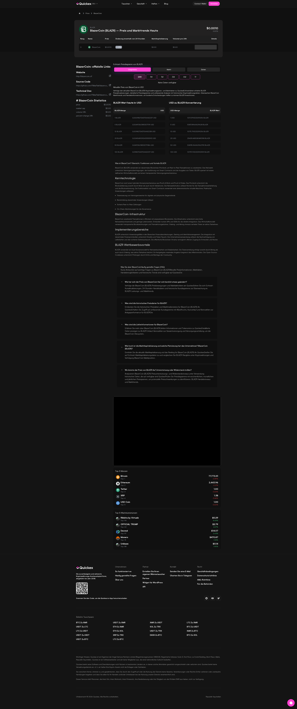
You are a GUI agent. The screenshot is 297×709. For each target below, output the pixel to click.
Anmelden (214, 4)
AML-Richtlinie (203, 580)
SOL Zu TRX (155, 627)
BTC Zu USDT (193, 627)
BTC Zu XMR (81, 622)
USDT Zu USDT (82, 635)
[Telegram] (206, 598)
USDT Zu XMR (119, 622)
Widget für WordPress (153, 582)
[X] (218, 598)
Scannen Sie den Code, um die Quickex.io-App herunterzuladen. (101, 598)
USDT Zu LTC (82, 627)
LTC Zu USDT (82, 631)
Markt (169, 69)
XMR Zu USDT (156, 622)
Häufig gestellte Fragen (125, 575)
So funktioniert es (123, 571)
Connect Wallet (200, 4)
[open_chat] (291, 703)
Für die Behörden (205, 584)
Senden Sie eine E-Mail (180, 571)
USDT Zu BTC (82, 639)
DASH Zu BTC (156, 635)
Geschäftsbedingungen (207, 571)
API (144, 587)
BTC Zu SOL (192, 635)
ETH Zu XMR (118, 627)
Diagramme (132, 69)
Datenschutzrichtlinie (207, 575)
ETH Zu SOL (118, 631)
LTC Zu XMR (192, 622)
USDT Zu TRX (156, 631)
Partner (146, 578)
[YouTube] (212, 598)
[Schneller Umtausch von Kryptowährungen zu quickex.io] (84, 4)
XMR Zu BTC (192, 631)
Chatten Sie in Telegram (181, 575)
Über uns (119, 580)
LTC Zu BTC (118, 639)
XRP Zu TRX (118, 635)
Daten (203, 69)
